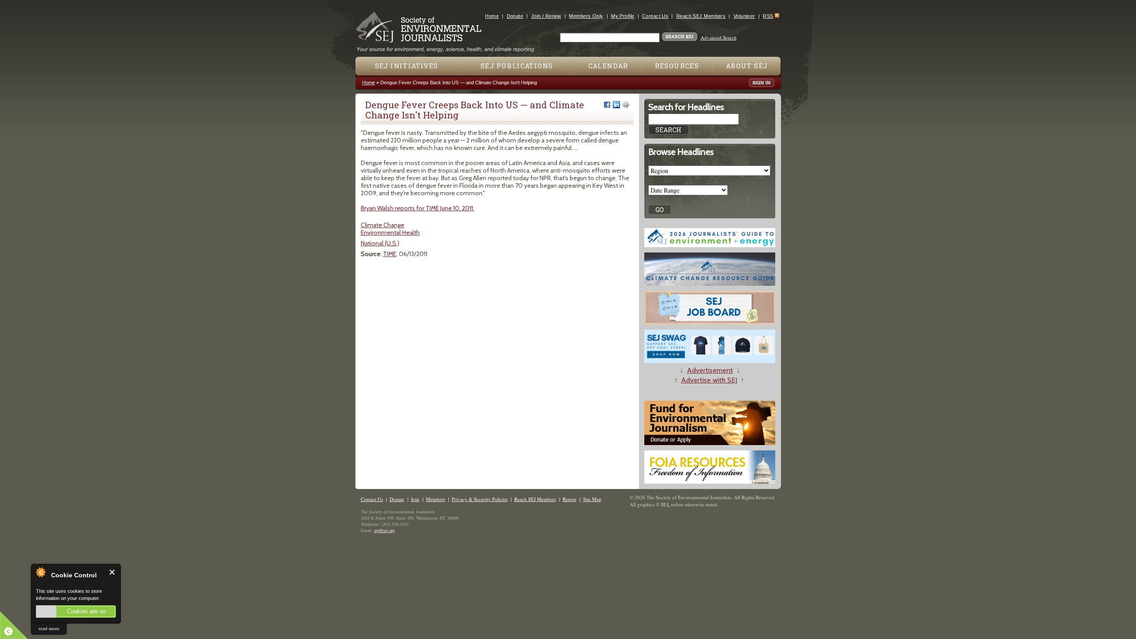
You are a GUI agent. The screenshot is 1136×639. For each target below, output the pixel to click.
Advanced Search (719, 37)
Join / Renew (546, 16)
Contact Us (655, 16)
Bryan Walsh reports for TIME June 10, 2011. (417, 208)
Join (415, 499)
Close (112, 572)
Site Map (592, 499)
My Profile (622, 16)
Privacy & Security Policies (480, 499)
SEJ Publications (517, 66)
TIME (389, 254)
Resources (677, 66)
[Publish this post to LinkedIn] (616, 105)
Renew (569, 499)
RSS (768, 16)
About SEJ (747, 66)
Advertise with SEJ (709, 380)
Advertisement (710, 370)
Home (492, 16)
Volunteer (744, 16)
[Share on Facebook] (607, 105)
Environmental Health (390, 233)
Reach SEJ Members (701, 16)
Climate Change (382, 225)
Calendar (608, 66)
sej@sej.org (384, 530)
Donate (515, 16)
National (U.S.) (380, 243)
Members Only (586, 16)
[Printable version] (625, 105)
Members (435, 499)
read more (49, 628)
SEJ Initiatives (406, 66)
